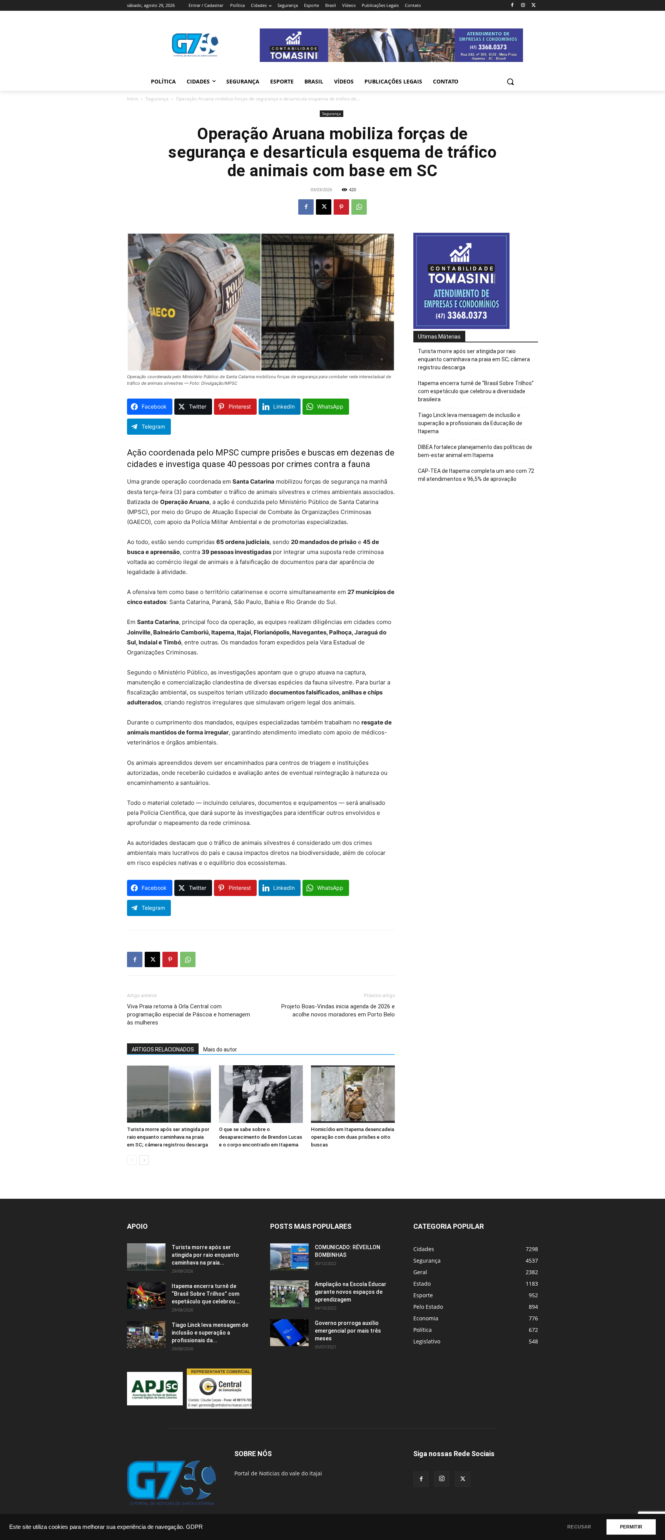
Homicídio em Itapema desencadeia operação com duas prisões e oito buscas (352, 1137)
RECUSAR (579, 1527)
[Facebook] (512, 5)
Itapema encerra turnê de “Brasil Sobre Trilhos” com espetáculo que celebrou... (206, 1294)
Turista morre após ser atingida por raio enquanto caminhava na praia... (205, 1255)
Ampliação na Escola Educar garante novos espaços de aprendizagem (350, 1292)
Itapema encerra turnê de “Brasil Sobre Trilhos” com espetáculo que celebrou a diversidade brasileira (476, 391)
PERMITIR (631, 1527)
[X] (533, 5)
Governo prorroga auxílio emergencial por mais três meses (348, 1330)
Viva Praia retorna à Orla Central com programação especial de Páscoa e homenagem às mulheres (188, 1014)
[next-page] (144, 1160)
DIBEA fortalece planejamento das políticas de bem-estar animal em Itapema (475, 451)
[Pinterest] (341, 207)
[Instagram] (522, 5)
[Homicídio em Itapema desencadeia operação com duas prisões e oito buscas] (353, 1094)
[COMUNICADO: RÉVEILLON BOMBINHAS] (289, 1256)
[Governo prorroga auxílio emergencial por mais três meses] (289, 1332)
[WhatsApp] (359, 207)
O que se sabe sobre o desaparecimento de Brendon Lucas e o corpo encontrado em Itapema (260, 1137)
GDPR (194, 1527)
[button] (510, 81)
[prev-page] (132, 1160)
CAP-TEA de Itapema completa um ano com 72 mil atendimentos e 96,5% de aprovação (476, 475)
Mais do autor (220, 1049)
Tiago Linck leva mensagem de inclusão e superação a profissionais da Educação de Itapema (470, 423)
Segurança (157, 98)
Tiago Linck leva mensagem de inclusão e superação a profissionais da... (210, 1332)
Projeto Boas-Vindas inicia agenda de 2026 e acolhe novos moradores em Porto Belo (338, 1010)
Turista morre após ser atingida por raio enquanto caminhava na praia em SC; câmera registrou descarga (168, 1137)
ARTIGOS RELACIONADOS (163, 1049)
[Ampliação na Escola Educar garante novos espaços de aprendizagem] (289, 1293)
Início (132, 98)
